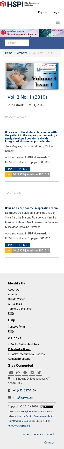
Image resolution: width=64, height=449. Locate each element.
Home (8, 53)
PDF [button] (10, 168)
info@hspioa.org (23, 397)
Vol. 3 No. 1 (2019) (27, 97)
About (50, 434)
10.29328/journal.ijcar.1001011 (31, 250)
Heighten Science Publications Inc (38, 411)
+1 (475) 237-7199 (24, 390)
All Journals (15, 304)
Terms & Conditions (19, 308)
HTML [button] (23, 168)
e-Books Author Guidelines (24, 344)
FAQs (11, 313)
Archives (22, 53)
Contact (49, 442)
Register (43, 12)
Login (56, 12)
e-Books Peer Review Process (26, 354)
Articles (12, 294)
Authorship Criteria (19, 358)
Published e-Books (19, 349)
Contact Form (16, 326)
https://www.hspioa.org (19, 426)
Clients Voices (16, 299)
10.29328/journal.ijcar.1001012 (31, 174)
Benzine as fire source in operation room (31, 208)
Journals (38, 434)
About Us (13, 289)
